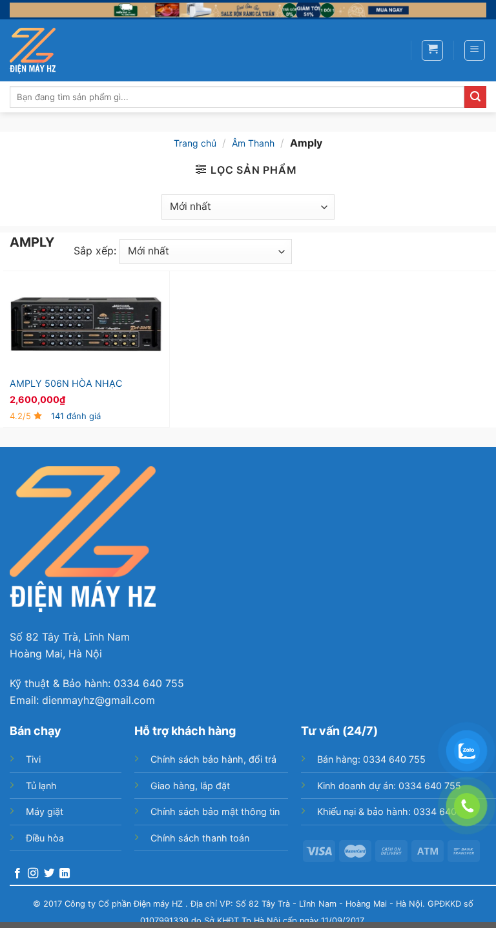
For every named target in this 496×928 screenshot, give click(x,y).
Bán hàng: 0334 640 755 (371, 759)
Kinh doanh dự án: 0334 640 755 (389, 785)
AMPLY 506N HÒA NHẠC (66, 383)
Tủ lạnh (41, 785)
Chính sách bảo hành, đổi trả (213, 759)
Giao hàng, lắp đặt (190, 785)
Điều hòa (45, 837)
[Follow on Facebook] (17, 874)
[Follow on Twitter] (49, 874)
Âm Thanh (253, 143)
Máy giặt (44, 811)
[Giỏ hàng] (432, 50)
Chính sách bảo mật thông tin (215, 811)
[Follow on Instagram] (33, 874)
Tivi (33, 759)
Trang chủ (195, 143)
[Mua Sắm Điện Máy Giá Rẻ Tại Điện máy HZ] (33, 51)
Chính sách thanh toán (199, 837)
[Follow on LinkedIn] (64, 874)
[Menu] (475, 50)
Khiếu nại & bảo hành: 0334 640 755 (396, 811)
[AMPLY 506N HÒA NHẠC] (86, 323)
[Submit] (475, 97)
